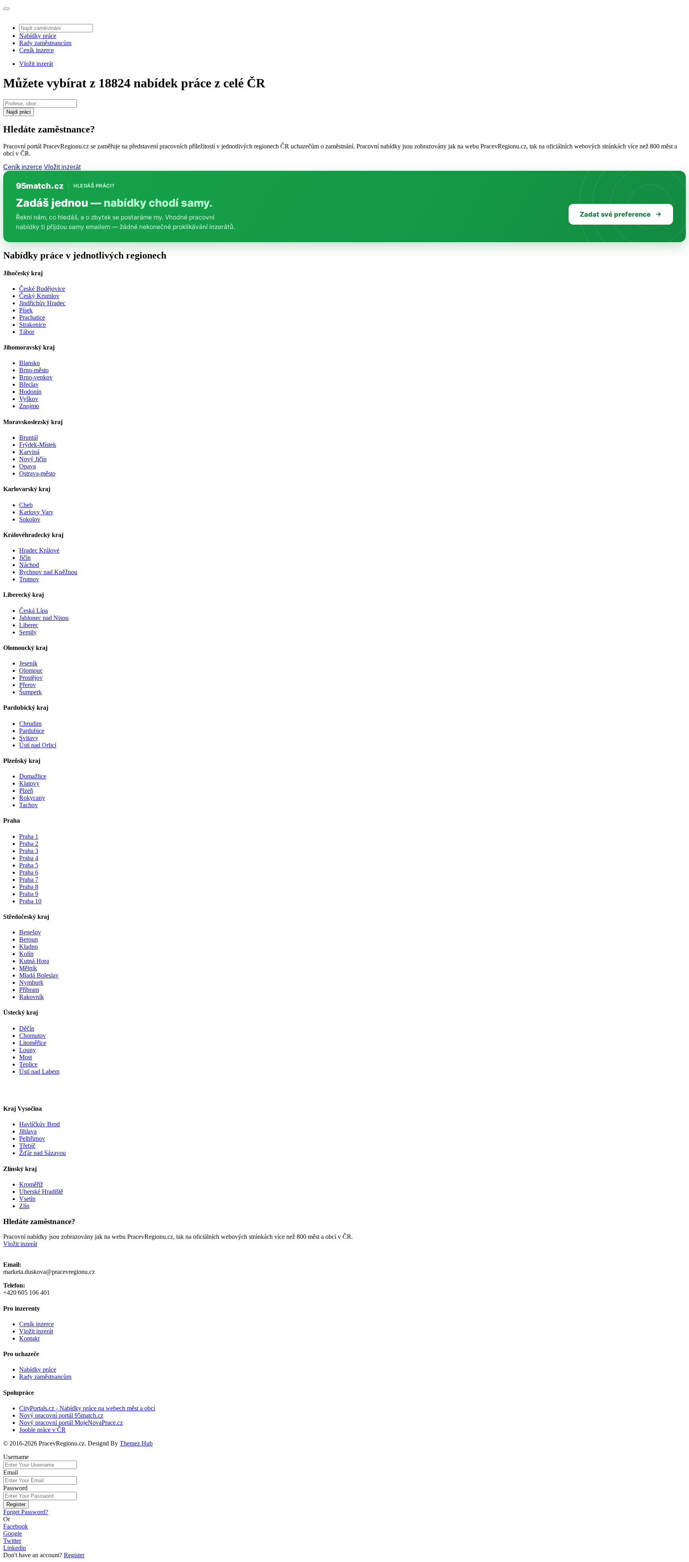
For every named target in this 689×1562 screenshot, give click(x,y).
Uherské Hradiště (41, 1191)
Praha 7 (28, 879)
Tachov (28, 805)
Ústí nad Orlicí (37, 745)
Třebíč (27, 1145)
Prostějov (31, 677)
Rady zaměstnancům (45, 42)
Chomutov (32, 1035)
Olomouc (31, 670)
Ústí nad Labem (39, 1071)
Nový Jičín (33, 459)
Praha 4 (28, 858)
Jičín (25, 557)
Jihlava (28, 1131)
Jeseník (28, 663)
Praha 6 (28, 872)
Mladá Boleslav (39, 975)
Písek (26, 310)
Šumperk (30, 692)
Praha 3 (28, 850)
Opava (27, 466)
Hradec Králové (39, 550)
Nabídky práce (37, 35)
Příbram (29, 989)
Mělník (28, 968)
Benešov (30, 932)
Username (16, 1456)
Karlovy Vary (36, 512)
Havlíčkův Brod (39, 1124)
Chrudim (30, 723)
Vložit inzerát (36, 63)
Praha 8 (28, 886)
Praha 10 (30, 901)
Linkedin (14, 1547)
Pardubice (31, 730)
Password (15, 1488)
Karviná (29, 451)
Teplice (28, 1064)
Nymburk (31, 982)
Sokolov (29, 519)
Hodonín (30, 391)
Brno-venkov (36, 377)
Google (12, 1533)
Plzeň (26, 790)
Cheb (26, 505)
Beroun (28, 939)
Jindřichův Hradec (42, 303)
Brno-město (34, 370)
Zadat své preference (615, 214)
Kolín (26, 953)
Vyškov (28, 398)
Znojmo (29, 406)
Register (16, 1504)
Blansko (29, 362)
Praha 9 (28, 894)
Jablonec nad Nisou (44, 617)
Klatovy (29, 783)
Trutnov (29, 579)
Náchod (29, 564)
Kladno (28, 946)
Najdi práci (18, 112)
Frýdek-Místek (37, 444)
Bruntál (28, 437)
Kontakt (29, 1338)
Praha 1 (28, 836)
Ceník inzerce (36, 50)
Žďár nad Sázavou (42, 1152)
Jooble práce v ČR (42, 1429)
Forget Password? (25, 1512)
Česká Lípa (33, 610)
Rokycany (32, 797)
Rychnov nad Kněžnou (48, 572)
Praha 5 (28, 865)
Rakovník (31, 996)
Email (10, 1472)
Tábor (26, 331)
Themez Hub (136, 1443)
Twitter (12, 1540)
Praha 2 (28, 843)
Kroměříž (31, 1184)
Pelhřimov (32, 1138)
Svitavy (28, 738)
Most (25, 1057)
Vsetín (27, 1198)
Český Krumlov (39, 295)
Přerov (27, 684)
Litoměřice (32, 1042)
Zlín (24, 1206)
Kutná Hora (34, 961)
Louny (27, 1050)
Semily (28, 632)
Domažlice (32, 776)
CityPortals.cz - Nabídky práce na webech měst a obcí (87, 1408)
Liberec (28, 625)
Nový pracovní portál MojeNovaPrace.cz (71, 1422)
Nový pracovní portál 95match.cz (61, 1415)
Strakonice (32, 324)
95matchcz (39, 186)
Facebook (15, 1526)
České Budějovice (42, 288)
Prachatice (32, 317)
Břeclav (29, 384)
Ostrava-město (37, 473)
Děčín (26, 1028)
